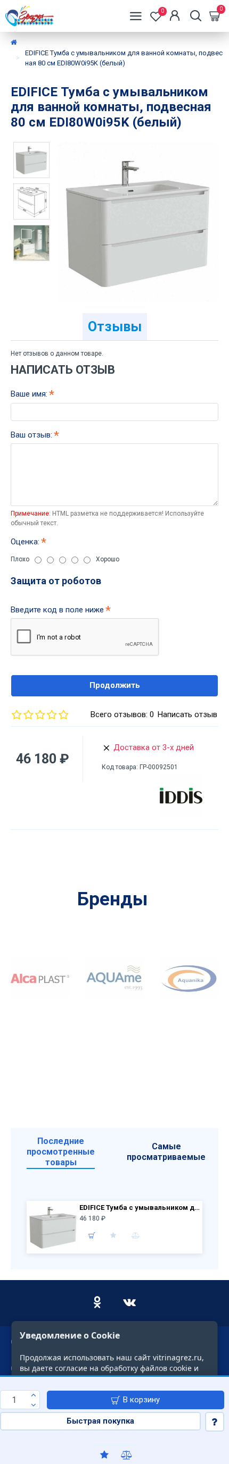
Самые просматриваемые (166, 1151)
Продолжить (114, 685)
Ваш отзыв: (31, 435)
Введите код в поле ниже (57, 610)
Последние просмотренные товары (61, 1151)
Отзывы (115, 326)
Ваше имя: (29, 394)
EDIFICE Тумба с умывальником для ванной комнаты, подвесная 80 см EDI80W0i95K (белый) (139, 1207)
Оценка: (25, 541)
